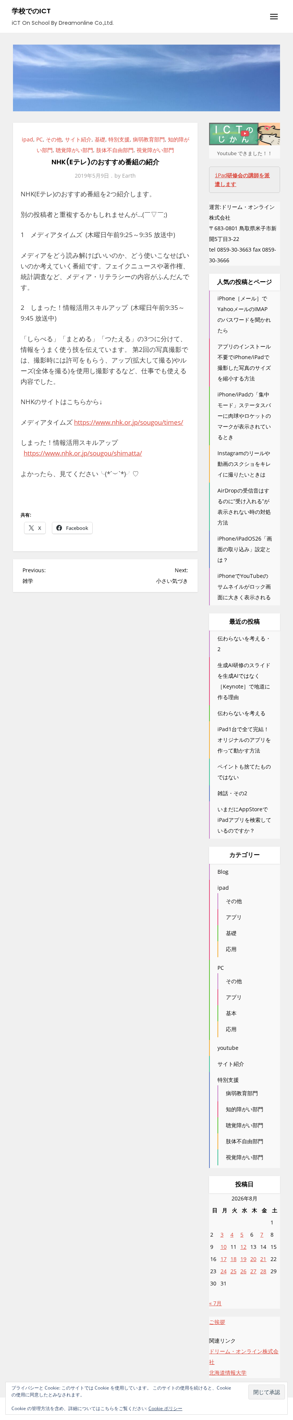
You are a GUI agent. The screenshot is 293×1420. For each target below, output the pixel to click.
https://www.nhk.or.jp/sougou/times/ (128, 422)
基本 (231, 1013)
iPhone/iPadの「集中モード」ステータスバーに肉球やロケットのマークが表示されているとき (244, 416)
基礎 (100, 139)
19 (243, 1259)
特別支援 (119, 139)
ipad (27, 139)
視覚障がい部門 (155, 150)
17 (224, 1259)
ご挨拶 (217, 1321)
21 (263, 1259)
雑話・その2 (232, 793)
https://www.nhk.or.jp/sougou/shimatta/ (83, 453)
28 (263, 1271)
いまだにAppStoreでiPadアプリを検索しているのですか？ (244, 819)
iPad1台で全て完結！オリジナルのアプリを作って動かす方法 (244, 739)
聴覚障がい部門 (74, 150)
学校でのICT (31, 11)
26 (243, 1271)
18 (233, 1259)
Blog (223, 871)
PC (39, 139)
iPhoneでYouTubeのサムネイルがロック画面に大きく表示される (244, 586)
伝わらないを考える (241, 713)
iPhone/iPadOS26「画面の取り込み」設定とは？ (244, 549)
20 (253, 1259)
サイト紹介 (78, 139)
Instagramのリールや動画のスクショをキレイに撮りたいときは (244, 463)
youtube (227, 1047)
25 (233, 1271)
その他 (54, 139)
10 (224, 1246)
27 (253, 1271)
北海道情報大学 (227, 1372)
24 (224, 1271)
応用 (231, 949)
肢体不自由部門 (115, 150)
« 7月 (215, 1303)
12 (243, 1246)
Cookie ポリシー (165, 1408)
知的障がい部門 (244, 1109)
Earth (129, 175)
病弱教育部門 (149, 139)
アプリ (234, 917)
